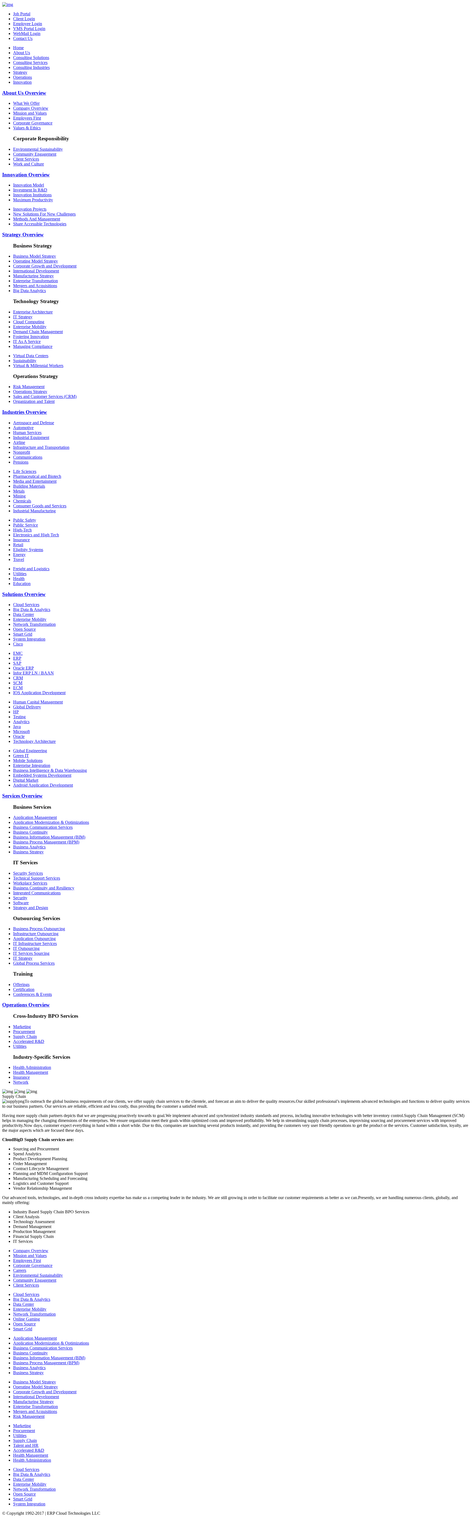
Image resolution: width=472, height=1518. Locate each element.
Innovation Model (28, 185)
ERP (17, 658)
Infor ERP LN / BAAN (33, 673)
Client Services (26, 159)
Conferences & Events (32, 994)
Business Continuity (30, 832)
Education (22, 583)
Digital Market (25, 780)
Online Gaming (26, 1319)
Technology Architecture (34, 741)
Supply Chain (25, 1036)
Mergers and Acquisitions (35, 285)
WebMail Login (26, 33)
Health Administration (32, 1067)
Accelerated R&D (28, 1041)
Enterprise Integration (31, 765)
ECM (18, 687)
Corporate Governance (32, 123)
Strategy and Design (30, 907)
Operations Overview (26, 1005)
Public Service (25, 525)
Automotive (23, 427)
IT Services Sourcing (31, 953)
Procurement (24, 1031)
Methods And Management (36, 219)
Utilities (19, 573)
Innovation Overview (26, 175)
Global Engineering (30, 750)
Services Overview (22, 796)
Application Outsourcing (34, 938)
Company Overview (30, 108)
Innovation (22, 82)
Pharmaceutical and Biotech (37, 476)
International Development (36, 271)
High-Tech (22, 530)
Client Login (24, 18)
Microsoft (21, 731)
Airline (19, 442)
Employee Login (27, 23)
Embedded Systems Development (42, 775)
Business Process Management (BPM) (46, 842)
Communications (27, 457)
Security (20, 897)
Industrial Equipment (31, 437)
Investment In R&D (30, 190)
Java (17, 726)
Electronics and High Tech (36, 535)
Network (20, 1082)
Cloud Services (26, 604)
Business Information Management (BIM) (49, 837)
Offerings (21, 984)
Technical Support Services (36, 878)
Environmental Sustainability (38, 149)
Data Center (23, 614)
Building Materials (29, 486)
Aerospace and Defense (33, 422)
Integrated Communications (37, 893)
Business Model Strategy (34, 256)
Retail (18, 544)
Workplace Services (30, 883)
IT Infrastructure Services (35, 943)
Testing (19, 716)
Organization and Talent (34, 401)
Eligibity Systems (28, 549)
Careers (19, 1270)
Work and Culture (28, 164)
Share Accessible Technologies (39, 224)
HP (16, 711)
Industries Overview (24, 412)
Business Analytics (29, 847)
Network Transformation (34, 624)
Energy (19, 554)
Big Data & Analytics (31, 609)
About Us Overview (24, 93)
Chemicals (22, 501)
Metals (19, 491)
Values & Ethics (27, 128)
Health (19, 578)
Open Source (24, 629)
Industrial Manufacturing (34, 510)
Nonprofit (21, 452)
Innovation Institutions (32, 195)
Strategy (20, 72)
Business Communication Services (43, 827)
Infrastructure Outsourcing (35, 933)
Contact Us (23, 38)
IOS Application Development (39, 692)
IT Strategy (23, 317)
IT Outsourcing (26, 948)
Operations (22, 77)
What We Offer (26, 103)
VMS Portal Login (29, 28)
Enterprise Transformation (35, 280)
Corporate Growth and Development (44, 266)
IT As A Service (27, 341)
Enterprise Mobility (29, 326)
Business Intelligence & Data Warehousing (50, 770)
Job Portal (21, 13)
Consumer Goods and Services (39, 506)
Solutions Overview (24, 594)
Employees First (27, 118)
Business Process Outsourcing (39, 928)
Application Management (35, 817)
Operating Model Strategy (35, 261)
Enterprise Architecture (33, 312)
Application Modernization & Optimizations (51, 822)
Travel (18, 559)
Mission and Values (30, 113)
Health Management (30, 1072)
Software (21, 902)
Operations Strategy (30, 391)
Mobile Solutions (28, 760)
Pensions (20, 462)
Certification (23, 989)
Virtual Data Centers (30, 355)
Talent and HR (26, 1445)
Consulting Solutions (31, 57)
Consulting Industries (31, 67)
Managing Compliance (32, 346)
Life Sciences (24, 471)
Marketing (22, 1026)
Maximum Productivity (33, 199)
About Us (21, 52)
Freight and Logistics (31, 568)
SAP (17, 663)
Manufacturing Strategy (33, 276)
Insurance (21, 539)
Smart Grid (22, 634)
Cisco (18, 644)
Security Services (28, 873)
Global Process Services (34, 963)
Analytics (21, 721)
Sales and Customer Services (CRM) (44, 396)
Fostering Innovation (31, 336)
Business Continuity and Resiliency (43, 888)
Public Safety (24, 520)
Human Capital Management (38, 702)
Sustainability (24, 360)
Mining (19, 496)
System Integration (29, 639)
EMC (18, 653)
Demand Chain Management (38, 331)
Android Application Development (43, 785)
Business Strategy (28, 852)
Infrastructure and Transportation (41, 447)
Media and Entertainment (35, 481)
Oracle (19, 736)
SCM (17, 683)
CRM (18, 678)
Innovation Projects (29, 209)
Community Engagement (34, 154)
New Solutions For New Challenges (44, 214)
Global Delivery (27, 707)
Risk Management (29, 386)
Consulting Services (30, 62)
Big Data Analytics (29, 290)
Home (18, 47)
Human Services (27, 432)
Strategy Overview (23, 234)
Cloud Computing (28, 321)
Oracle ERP (23, 668)
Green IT (21, 755)
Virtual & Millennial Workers (38, 365)
